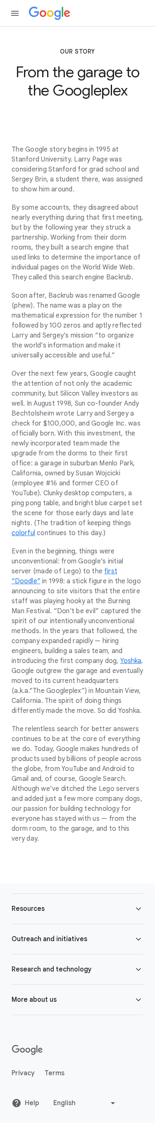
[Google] (49, 13)
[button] (77, 909)
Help (32, 1103)
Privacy (23, 1073)
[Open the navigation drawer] (15, 13)
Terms (54, 1073)
